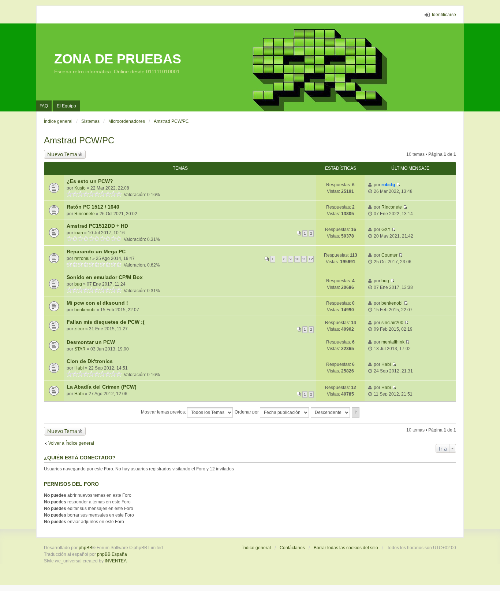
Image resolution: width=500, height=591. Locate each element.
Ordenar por (247, 412)
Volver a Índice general (71, 443)
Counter (389, 255)
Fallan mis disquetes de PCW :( (106, 322)
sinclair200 (392, 322)
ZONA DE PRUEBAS (117, 58)
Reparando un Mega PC (96, 251)
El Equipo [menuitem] (66, 106)
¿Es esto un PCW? (90, 181)
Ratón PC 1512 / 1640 (93, 207)
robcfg (388, 184)
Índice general (256, 547)
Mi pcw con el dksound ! (97, 303)
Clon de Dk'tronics (90, 361)
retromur (82, 258)
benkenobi (85, 309)
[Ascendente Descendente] (331, 412)
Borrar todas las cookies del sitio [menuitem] (346, 547)
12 (311, 259)
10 (297, 259)
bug (78, 284)
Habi (79, 368)
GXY (386, 229)
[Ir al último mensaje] (398, 184)
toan (78, 232)
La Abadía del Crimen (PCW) (102, 387)
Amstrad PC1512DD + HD (97, 226)
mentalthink (392, 342)
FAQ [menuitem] (44, 106)
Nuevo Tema (62, 154)
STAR (80, 349)
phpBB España (112, 554)
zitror (79, 328)
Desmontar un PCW (91, 342)
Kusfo (80, 188)
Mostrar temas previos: (164, 412)
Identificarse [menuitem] (444, 14)
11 (304, 259)
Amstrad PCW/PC (79, 140)
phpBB (85, 547)
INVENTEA (116, 561)
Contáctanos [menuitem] (292, 547)
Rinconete (84, 213)
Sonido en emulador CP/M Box (105, 277)
